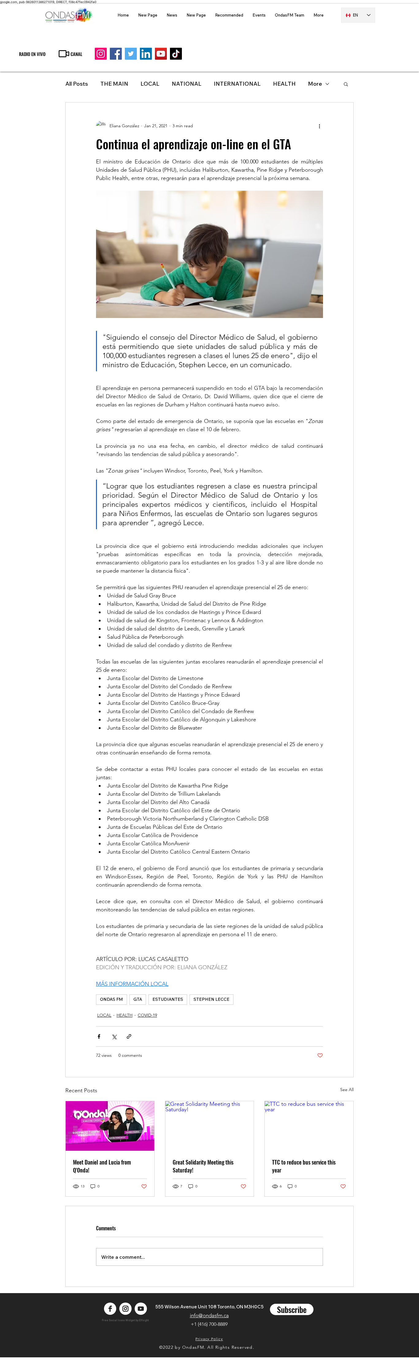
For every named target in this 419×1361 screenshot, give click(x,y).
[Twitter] (131, 54)
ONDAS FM (111, 999)
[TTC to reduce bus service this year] (309, 1126)
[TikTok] (176, 54)
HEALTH (125, 1015)
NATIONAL (187, 83)
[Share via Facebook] (99, 1036)
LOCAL (150, 83)
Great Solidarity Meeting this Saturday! (203, 1166)
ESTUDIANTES (167, 999)
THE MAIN (114, 83)
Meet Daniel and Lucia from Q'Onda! (102, 1166)
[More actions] (319, 125)
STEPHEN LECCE (211, 999)
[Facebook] (116, 54)
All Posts (76, 83)
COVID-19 (147, 1015)
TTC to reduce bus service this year (304, 1166)
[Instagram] (101, 54)
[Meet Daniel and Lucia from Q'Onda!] (110, 1126)
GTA (137, 999)
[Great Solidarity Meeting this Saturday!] (209, 1126)
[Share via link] (129, 1036)
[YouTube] (161, 54)
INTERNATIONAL (237, 83)
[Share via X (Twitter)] (114, 1036)
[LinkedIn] (146, 54)
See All (347, 1089)
